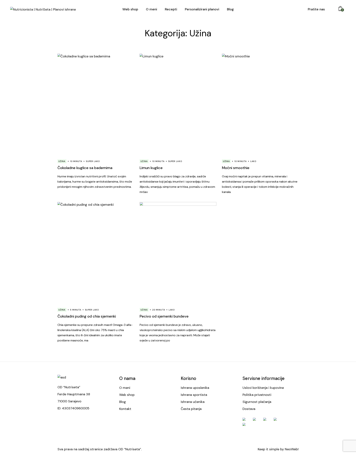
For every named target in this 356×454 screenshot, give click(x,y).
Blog (122, 402)
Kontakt (125, 409)
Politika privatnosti (257, 395)
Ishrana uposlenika (195, 387)
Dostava (249, 409)
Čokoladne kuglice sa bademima (84, 167)
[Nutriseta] (43, 9)
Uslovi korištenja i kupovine (263, 387)
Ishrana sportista (194, 395)
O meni (124, 387)
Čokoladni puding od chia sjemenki (86, 316)
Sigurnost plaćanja (257, 402)
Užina (61, 161)
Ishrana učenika (193, 402)
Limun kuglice (151, 167)
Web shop (127, 395)
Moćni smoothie (235, 167)
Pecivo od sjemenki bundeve (164, 316)
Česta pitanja (191, 409)
